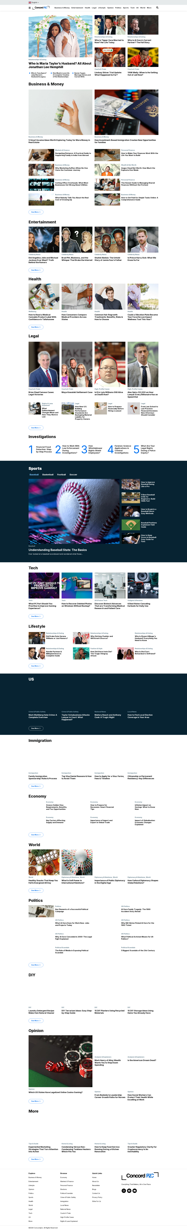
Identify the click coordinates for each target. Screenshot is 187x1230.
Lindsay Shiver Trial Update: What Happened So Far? (108, 73)
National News (100, 712)
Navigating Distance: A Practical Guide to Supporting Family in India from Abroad (73, 154)
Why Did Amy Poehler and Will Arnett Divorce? (101, 637)
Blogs (94, 1189)
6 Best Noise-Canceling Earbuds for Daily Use (139, 605)
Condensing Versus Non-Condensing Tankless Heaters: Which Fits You (76, 1149)
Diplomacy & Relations (70, 877)
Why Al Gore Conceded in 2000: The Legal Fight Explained (73, 938)
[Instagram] (124, 1191)
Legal (77, 403)
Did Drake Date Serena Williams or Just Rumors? (57, 637)
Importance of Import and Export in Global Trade (101, 821)
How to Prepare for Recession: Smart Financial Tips (102, 807)
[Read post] (41, 155)
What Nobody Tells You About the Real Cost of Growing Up (72, 199)
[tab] (34, 474)
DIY (30, 1007)
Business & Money (36, 137)
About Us (95, 1181)
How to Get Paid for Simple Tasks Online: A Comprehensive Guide (139, 199)
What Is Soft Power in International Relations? (73, 881)
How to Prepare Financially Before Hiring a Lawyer (116, 408)
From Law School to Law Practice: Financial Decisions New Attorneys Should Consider (149, 410)
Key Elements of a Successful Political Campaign (71, 910)
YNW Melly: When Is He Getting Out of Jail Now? (143, 73)
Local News (132, 712)
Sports (31, 1197)
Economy (49, 802)
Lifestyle (32, 1185)
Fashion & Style (96, 648)
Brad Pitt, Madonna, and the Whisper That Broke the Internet (77, 259)
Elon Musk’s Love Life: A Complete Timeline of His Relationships (61, 75)
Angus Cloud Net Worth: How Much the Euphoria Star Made (138, 169)
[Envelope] (134, 1191)
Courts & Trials (100, 69)
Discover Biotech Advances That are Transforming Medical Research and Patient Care (110, 606)
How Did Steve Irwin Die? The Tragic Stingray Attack (101, 654)
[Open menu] (30, 8)
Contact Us (96, 1193)
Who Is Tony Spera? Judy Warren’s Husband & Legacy (39, 75)
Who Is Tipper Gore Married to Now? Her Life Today (109, 41)
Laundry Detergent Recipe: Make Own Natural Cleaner (41, 1012)
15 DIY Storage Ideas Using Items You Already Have (140, 1012)
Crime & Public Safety (37, 712)
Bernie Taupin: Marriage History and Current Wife (82, 75)
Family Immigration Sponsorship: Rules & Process (43, 777)
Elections (63, 1189)
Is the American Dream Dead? (142, 1060)
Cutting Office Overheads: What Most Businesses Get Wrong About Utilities (71, 184)
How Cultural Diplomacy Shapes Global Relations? (143, 881)
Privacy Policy (97, 1197)
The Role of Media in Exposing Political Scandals (71, 951)
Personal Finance (128, 150)
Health (64, 311)
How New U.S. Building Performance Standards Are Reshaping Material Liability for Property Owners (83, 412)
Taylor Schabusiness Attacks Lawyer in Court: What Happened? (76, 717)
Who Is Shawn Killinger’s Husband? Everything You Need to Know (146, 638)
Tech (30, 600)
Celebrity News (34, 254)
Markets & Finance (62, 150)
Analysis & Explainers (103, 1057)
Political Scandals (62, 947)
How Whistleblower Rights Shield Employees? (95, 449)
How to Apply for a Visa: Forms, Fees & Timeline (109, 777)
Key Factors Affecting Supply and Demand (55, 821)
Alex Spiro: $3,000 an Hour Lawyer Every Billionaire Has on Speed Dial (143, 394)
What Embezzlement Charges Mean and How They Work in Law (50, 412)
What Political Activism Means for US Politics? (137, 938)
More (36, 1221)
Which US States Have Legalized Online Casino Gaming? (56, 1092)
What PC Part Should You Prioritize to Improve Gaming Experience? (42, 606)
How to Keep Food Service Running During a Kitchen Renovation (107, 1149)
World (31, 877)
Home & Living (67, 1144)
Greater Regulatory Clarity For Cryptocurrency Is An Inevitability (142, 1149)
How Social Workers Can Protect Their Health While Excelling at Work (140, 1097)
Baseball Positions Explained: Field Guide (149, 525)
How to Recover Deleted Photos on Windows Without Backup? (77, 605)
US (30, 1217)
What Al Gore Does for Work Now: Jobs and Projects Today (72, 924)
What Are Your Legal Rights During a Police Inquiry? (148, 449)
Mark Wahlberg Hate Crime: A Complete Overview (43, 716)
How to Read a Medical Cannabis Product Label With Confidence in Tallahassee (42, 317)
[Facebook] (129, 1191)
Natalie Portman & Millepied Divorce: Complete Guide (54, 654)
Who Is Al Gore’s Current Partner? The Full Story (139, 41)
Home (94, 1177)
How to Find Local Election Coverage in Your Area (140, 716)
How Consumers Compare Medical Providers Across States (74, 317)
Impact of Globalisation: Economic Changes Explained (145, 822)
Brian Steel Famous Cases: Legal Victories (41, 393)
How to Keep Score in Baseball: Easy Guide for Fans (149, 538)
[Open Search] (157, 7)
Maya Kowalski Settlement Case (77, 392)
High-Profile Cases (102, 389)
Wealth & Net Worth (128, 165)
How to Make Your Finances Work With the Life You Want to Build (139, 154)
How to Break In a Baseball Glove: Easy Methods (148, 511)
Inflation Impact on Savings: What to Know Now (145, 807)
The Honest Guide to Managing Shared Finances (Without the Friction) (138, 184)
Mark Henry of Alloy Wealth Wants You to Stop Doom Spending (108, 1062)
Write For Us (96, 1201)
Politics (58, 906)
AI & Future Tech (101, 600)
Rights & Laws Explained (47, 404)
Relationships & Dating (37, 59)
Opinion (32, 1089)
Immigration (33, 773)
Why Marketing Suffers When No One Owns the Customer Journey (71, 169)
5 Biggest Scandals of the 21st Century (138, 950)
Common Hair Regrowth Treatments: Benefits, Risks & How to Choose (109, 317)
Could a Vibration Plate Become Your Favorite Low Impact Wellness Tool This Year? (143, 317)
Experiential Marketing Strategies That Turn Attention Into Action (43, 1149)
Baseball (32, 546)
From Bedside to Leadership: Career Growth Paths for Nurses (110, 1096)
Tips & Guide (33, 1144)
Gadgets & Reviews (135, 600)
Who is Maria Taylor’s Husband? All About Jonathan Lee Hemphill (60, 65)
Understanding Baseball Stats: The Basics (58, 550)
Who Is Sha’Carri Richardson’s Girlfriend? (145, 653)
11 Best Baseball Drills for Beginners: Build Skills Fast (148, 498)
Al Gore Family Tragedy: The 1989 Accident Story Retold (135, 910)
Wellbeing (32, 311)
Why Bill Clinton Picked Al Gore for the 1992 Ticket (137, 924)
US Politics (125, 906)
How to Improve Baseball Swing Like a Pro (148, 484)
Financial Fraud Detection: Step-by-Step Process (44, 449)
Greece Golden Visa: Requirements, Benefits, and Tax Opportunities (56, 807)
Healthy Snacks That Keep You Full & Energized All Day (43, 881)
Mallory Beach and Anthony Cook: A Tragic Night (108, 716)
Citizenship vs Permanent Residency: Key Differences (141, 777)
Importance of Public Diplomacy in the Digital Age (110, 881)
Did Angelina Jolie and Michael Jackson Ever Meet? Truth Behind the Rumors (43, 260)
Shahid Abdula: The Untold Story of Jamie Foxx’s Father (108, 259)
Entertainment (33, 1181)
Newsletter (96, 1185)
